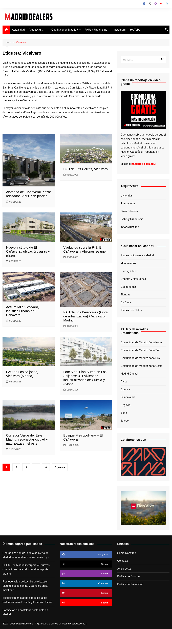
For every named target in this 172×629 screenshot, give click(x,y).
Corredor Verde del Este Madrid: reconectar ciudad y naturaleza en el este (27, 439)
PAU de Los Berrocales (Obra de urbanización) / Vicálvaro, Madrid (85, 316)
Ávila (124, 381)
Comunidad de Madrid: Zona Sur (140, 350)
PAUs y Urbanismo (95, 29)
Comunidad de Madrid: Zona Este (141, 358)
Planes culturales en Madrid (137, 255)
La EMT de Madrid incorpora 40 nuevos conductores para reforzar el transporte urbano (26, 569)
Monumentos (128, 263)
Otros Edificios (129, 211)
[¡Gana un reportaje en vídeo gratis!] (143, 110)
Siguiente (60, 467)
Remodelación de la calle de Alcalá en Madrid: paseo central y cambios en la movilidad (25, 586)
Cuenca (125, 389)
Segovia (126, 405)
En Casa (126, 302)
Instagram (119, 29)
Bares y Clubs (129, 271)
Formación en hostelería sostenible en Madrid (25, 612)
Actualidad (18, 29)
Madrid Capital (129, 373)
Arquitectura (36, 29)
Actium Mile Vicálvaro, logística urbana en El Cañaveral (22, 311)
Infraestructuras (130, 227)
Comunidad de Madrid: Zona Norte (141, 342)
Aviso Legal (124, 568)
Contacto (122, 560)
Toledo (125, 420)
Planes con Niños (131, 310)
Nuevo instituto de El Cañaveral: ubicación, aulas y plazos (28, 251)
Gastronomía (128, 286)
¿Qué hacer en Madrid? (64, 29)
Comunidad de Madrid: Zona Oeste (141, 365)
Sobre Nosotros (126, 553)
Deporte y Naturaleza (133, 278)
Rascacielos (128, 203)
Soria (124, 412)
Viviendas (127, 195)
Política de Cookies (128, 576)
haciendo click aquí (143, 163)
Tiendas (125, 294)
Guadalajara (128, 397)
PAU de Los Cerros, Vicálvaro (85, 169)
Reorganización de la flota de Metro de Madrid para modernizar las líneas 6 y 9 (26, 555)
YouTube (135, 29)
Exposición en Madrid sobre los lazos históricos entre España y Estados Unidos (27, 600)
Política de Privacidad (130, 584)
